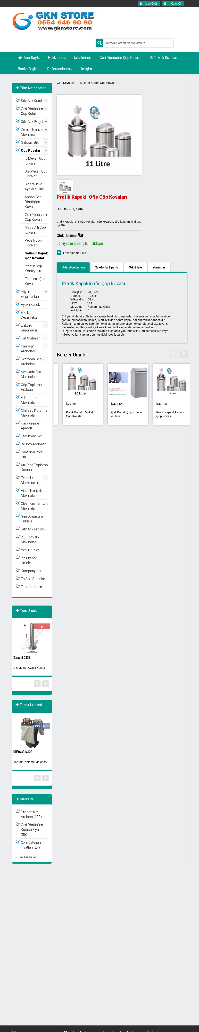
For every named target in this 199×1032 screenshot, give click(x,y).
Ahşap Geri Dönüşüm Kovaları (33, 202)
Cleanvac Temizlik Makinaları (34, 506)
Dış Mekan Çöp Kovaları (36, 173)
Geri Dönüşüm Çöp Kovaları (36, 217)
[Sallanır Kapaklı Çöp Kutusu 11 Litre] (77, 382)
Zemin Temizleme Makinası (34, 132)
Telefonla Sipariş (106, 267)
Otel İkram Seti (31, 436)
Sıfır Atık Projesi (33, 529)
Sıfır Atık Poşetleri (34, 122)
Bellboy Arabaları (34, 444)
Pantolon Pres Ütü (32, 454)
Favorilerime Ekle (74, 253)
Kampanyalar (31, 571)
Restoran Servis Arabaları (33, 361)
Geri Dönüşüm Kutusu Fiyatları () (32, 829)
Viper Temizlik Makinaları (31, 493)
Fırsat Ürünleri (31, 587)
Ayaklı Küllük (30, 305)
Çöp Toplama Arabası (31, 387)
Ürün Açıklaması (73, 267)
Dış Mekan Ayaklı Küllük (29, 668)
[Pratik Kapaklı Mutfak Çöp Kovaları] (167, 382)
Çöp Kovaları (65, 82)
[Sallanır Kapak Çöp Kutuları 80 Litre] (122, 382)
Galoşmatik (30, 142)
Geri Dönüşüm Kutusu (32, 518)
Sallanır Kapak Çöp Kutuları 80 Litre (118, 414)
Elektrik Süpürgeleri (29, 327)
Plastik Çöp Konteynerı (33, 268)
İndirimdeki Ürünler (29, 560)
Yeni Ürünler (30, 550)
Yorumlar (159, 267)
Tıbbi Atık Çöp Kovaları (35, 281)
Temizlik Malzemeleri (30, 480)
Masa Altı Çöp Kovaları (35, 230)
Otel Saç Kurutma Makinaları (34, 413)
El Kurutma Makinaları (29, 400)
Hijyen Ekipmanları (30, 294)
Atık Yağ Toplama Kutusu (34, 467)
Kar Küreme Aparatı (30, 425)
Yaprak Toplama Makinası (30, 762)
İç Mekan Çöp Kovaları (35, 161)
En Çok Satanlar (33, 579)
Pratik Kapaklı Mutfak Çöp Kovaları (164, 414)
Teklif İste (135, 267)
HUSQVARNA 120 (22, 752)
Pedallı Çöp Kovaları (33, 242)
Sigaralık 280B (21, 657)
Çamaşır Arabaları (28, 348)
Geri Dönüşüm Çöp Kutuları (32, 111)
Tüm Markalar (27, 857)
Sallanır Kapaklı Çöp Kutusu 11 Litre (73, 414)
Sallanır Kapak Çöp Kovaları (98, 82)
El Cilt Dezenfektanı (30, 315)
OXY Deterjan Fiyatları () (31, 845)
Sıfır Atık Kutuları (33, 101)
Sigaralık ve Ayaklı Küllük (34, 186)
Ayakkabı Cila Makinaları (31, 374)
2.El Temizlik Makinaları (30, 539)
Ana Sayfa (31, 57)
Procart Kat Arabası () (31, 814)
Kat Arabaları (31, 338)
